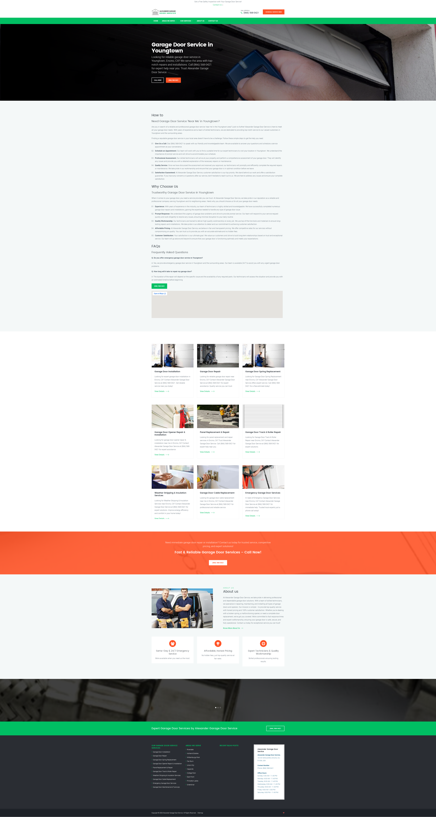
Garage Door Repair (160, 756)
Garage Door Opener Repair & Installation (167, 763)
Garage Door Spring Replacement (164, 760)
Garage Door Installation (161, 752)
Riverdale (190, 749)
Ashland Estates (192, 753)
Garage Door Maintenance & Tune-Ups (166, 787)
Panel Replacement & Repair (163, 767)
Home (156, 21)
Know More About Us (231, 628)
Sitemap (200, 813)
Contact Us (217, 5)
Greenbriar (190, 785)
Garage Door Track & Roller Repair (165, 771)
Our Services (185, 21)
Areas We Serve (168, 21)
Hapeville (190, 769)
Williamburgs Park (193, 757)
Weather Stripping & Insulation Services (167, 775)
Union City (190, 765)
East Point (190, 777)
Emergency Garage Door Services (164, 783)
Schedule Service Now (274, 12)
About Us (200, 21)
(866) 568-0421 (251, 12)
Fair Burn (190, 761)
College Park (191, 773)
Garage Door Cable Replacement (164, 779)
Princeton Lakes (192, 781)
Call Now (157, 80)
